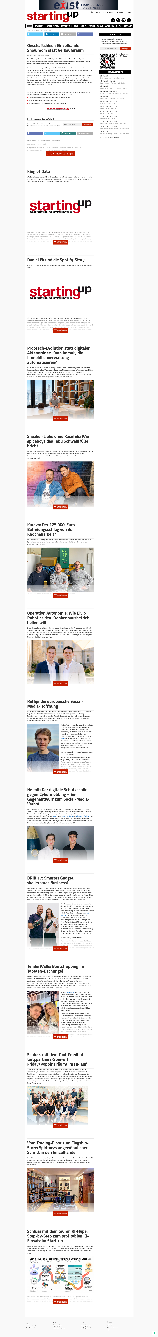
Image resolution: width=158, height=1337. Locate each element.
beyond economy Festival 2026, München (114, 133)
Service (120, 12)
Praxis (92, 26)
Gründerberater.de (45, 94)
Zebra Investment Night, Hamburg (112, 78)
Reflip (62, 738)
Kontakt (128, 26)
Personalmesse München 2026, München (114, 128)
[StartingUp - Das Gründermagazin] (53, 16)
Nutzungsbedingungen (113, 1328)
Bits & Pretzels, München (108, 108)
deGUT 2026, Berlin (107, 113)
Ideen (29, 26)
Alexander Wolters (82, 816)
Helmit (54, 816)
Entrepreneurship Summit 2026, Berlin (113, 123)
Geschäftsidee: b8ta (46, 30)
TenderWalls (69, 992)
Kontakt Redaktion (85, 1328)
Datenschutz (110, 1326)
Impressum (110, 1324)
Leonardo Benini (67, 816)
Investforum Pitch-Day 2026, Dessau (112, 98)
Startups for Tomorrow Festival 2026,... (113, 88)
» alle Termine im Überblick (109, 137)
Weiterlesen (60, 242)
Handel (37, 30)
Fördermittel (52, 26)
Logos (108, 1329)
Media (54, 1323)
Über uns (109, 1322)
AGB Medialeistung (58, 1327)
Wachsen (109, 26)
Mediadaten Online (57, 1325)
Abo (98, 12)
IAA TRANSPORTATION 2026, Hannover (114, 93)
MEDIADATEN (108, 12)
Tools (100, 26)
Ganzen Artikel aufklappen (60, 153)
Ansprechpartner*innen (59, 1328)
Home (28, 30)
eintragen (125, 48)
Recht (83, 26)
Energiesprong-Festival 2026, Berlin (112, 83)
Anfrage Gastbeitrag (86, 1327)
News (118, 26)
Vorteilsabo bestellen (31, 1326)
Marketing (66, 26)
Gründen (39, 26)
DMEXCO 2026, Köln (107, 103)
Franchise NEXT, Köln (107, 118)
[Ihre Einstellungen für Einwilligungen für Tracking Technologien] (154, 1333)
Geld (76, 26)
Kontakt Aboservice (86, 1325)
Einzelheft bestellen (31, 1328)
